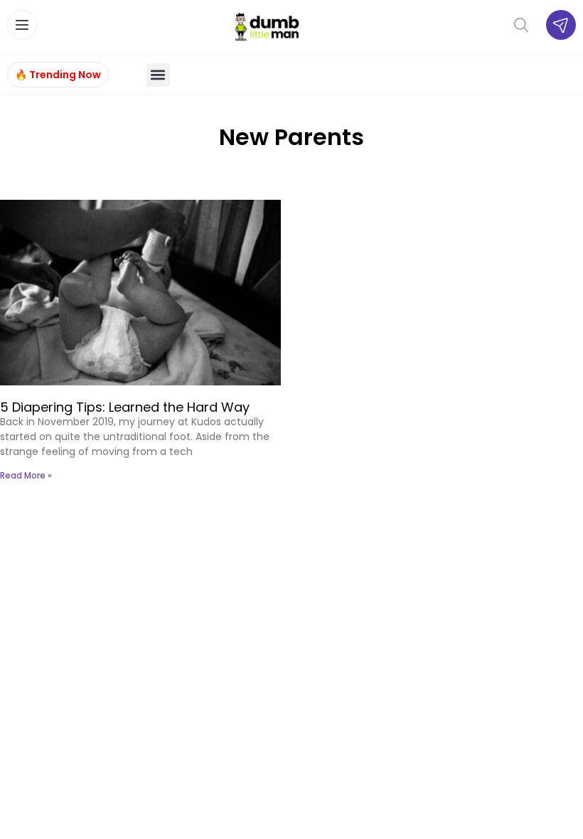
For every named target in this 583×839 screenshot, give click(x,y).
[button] (158, 75)
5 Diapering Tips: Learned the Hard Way (125, 407)
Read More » (26, 475)
